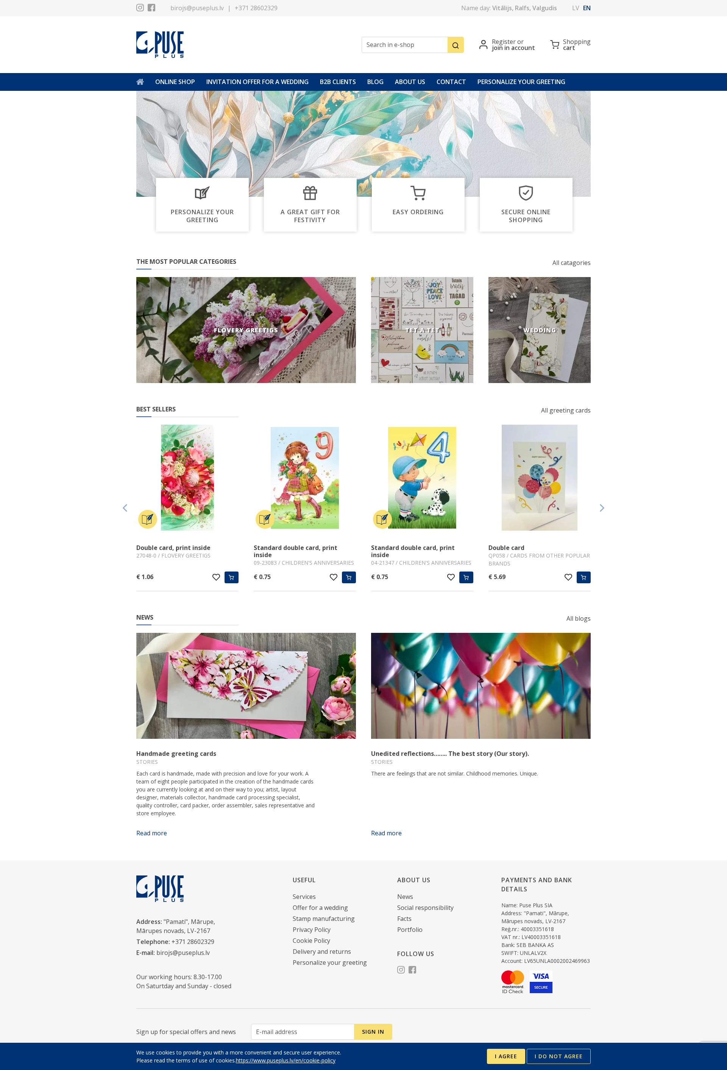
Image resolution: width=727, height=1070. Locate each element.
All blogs (578, 618)
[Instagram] (140, 9)
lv (575, 8)
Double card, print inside (173, 548)
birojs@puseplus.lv (197, 8)
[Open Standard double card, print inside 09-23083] (305, 479)
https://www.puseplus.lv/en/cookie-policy (285, 1060)
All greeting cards (566, 410)
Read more (151, 833)
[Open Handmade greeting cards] (246, 686)
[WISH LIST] (216, 577)
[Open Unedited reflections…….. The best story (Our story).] (481, 686)
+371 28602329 (256, 8)
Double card (506, 548)
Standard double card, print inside (295, 551)
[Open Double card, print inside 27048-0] (187, 479)
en (587, 8)
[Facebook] (151, 9)
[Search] (456, 45)
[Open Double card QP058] (539, 479)
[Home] (140, 82)
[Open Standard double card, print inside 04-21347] (422, 479)
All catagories (571, 263)
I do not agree (559, 1056)
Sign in (373, 1031)
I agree (506, 1056)
